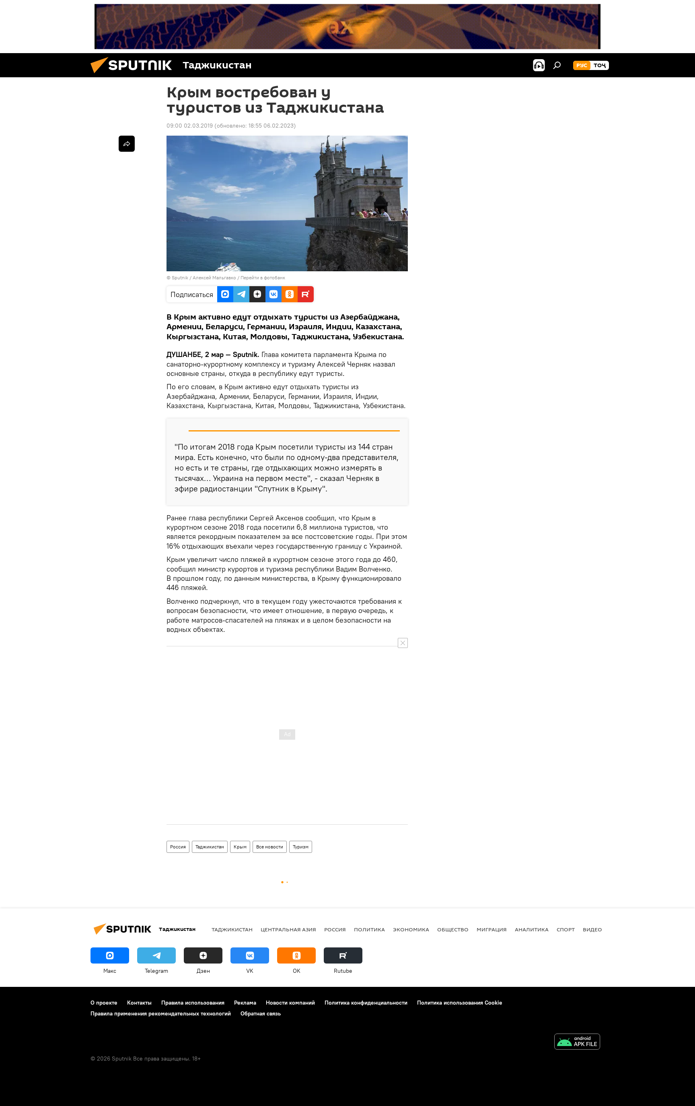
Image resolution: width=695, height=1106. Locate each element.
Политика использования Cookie (459, 1002)
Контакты (139, 1002)
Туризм (300, 847)
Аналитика (532, 929)
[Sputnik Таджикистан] (134, 75)
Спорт (566, 929)
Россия (178, 847)
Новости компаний (290, 1002)
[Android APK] (577, 1043)
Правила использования (192, 1002)
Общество (453, 929)
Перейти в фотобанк (263, 277)
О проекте (103, 1002)
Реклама (245, 1002)
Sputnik (180, 277)
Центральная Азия (288, 929)
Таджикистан (209, 847)
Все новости (269, 847)
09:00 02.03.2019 (190, 125)
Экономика (411, 929)
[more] (127, 144)
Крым (240, 847)
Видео (592, 929)
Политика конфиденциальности (366, 1002)
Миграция (492, 929)
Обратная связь (261, 1013)
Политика (369, 929)
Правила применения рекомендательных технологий (160, 1013)
